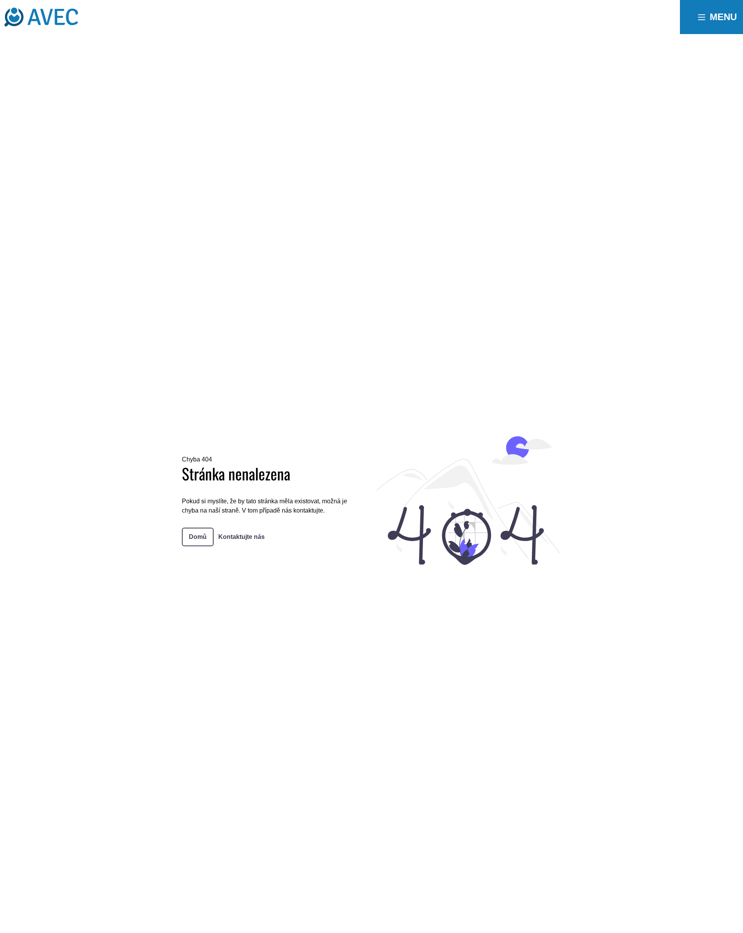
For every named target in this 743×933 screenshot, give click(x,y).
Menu (723, 17)
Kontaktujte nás (241, 536)
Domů (198, 536)
